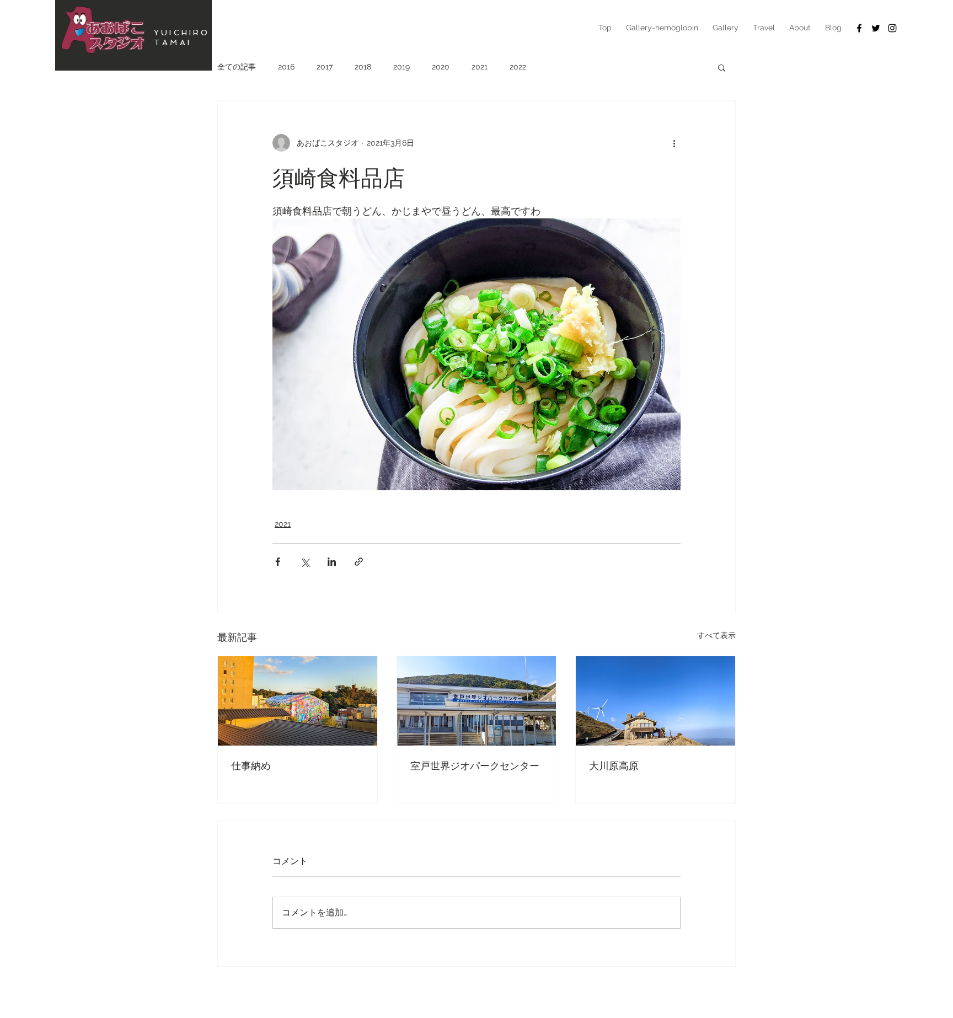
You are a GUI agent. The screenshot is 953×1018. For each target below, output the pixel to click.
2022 (518, 66)
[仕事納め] (297, 701)
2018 (363, 66)
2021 (480, 66)
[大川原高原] (655, 701)
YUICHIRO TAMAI (182, 37)
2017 (325, 66)
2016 (286, 66)
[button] (721, 67)
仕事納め (251, 765)
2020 (440, 66)
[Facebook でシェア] (277, 561)
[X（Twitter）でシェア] (304, 561)
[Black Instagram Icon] (892, 28)
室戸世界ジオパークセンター (474, 765)
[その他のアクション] (674, 142)
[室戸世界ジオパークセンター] (476, 701)
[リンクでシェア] (359, 561)
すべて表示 (716, 635)
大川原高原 (614, 765)
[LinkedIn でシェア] (331, 561)
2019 (401, 66)
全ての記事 (236, 66)
